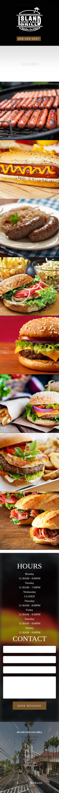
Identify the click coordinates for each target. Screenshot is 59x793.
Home (29, 758)
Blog (30, 769)
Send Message (29, 705)
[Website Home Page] (29, 19)
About (29, 763)
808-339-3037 (28, 38)
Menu (29, 753)
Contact (30, 774)
